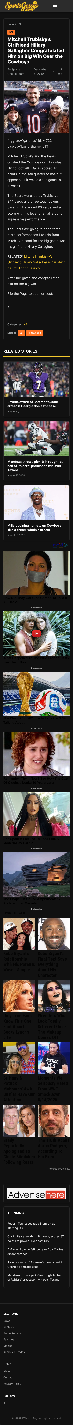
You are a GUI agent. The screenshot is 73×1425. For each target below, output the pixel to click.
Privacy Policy (12, 1383)
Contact (8, 1377)
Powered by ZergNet (59, 1168)
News (6, 1320)
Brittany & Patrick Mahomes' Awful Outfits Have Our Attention (19, 1089)
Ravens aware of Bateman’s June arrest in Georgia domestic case (32, 404)
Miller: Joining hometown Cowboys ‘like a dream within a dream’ (34, 528)
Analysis (8, 1327)
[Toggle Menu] (55, 6)
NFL (19, 24)
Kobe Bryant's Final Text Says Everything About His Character (52, 964)
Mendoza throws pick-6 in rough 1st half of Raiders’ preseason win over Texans (35, 466)
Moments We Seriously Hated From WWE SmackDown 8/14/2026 (53, 1089)
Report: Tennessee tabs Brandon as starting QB (31, 1226)
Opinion (8, 1345)
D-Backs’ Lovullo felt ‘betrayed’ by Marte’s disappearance (35, 1251)
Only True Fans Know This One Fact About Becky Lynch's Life (17, 1026)
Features (8, 1339)
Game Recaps (12, 1333)
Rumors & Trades (14, 1351)
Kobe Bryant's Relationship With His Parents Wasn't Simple (19, 962)
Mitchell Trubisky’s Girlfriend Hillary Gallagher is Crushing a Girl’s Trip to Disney (36, 262)
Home (10, 24)
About (7, 1371)
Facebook (35, 332)
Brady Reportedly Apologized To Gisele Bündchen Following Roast (19, 1151)
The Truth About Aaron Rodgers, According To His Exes (53, 1148)
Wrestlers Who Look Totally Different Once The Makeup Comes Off (52, 1026)
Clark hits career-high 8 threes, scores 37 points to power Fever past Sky (35, 1238)
